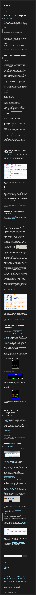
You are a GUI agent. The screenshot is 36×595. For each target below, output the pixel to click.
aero (16, 546)
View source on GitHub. (8, 18)
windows (22, 205)
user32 (15, 319)
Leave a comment (6, 206)
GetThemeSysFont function (10, 477)
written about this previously (21, 238)
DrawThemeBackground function (9, 232)
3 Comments (16, 547)
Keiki (5, 562)
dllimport (15, 576)
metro (11, 578)
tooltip (19, 49)
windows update (10, 587)
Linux (5, 563)
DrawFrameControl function (14, 253)
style (15, 205)
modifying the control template (20, 107)
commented (11, 424)
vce (10, 583)
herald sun (23, 576)
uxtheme (21, 49)
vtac (26, 583)
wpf (23, 49)
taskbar (19, 581)
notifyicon (21, 578)
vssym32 (10, 405)
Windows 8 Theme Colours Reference (14, 217)
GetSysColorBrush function (12, 270)
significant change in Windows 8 (10, 333)
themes (16, 49)
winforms (15, 587)
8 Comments (12, 438)
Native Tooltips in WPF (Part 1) (15, 55)
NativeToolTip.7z (7, 29)
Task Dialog (14, 462)
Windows (13, 49)
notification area (15, 578)
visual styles (8, 231)
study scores (14, 581)
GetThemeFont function (15, 425)
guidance (11, 479)
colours (11, 576)
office (24, 578)
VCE (5, 568)
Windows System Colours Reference (18, 216)
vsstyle (8, 405)
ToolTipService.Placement (8, 37)
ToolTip (9, 154)
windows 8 (13, 405)
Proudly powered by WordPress (11, 592)
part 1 (5, 21)
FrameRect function (22, 284)
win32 (20, 319)
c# (6, 576)
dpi (18, 576)
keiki (8, 578)
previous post (12, 218)
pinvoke (8, 579)
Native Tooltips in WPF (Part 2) (15, 16)
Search (5, 553)
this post (9, 448)
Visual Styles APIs (13, 487)
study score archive (8, 581)
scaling (16, 579)
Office (5, 566)
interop (5, 578)
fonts (15, 437)
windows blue (5, 587)
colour (8, 576)
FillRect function (6, 288)
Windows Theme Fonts (12, 443)
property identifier (20, 489)
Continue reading (7, 435)
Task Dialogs (8, 430)
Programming (9, 49)
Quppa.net (7, 5)
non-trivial (22, 123)
